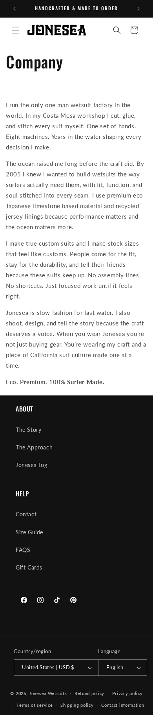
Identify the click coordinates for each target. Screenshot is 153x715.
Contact (26, 514)
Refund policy (89, 693)
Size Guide (29, 532)
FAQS (23, 549)
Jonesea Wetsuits (48, 692)
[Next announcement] (138, 8)
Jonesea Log (31, 465)
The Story (28, 429)
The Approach (34, 447)
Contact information (122, 705)
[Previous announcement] (14, 8)
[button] (15, 30)
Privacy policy (127, 693)
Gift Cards (29, 567)
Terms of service (34, 705)
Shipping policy (77, 705)
